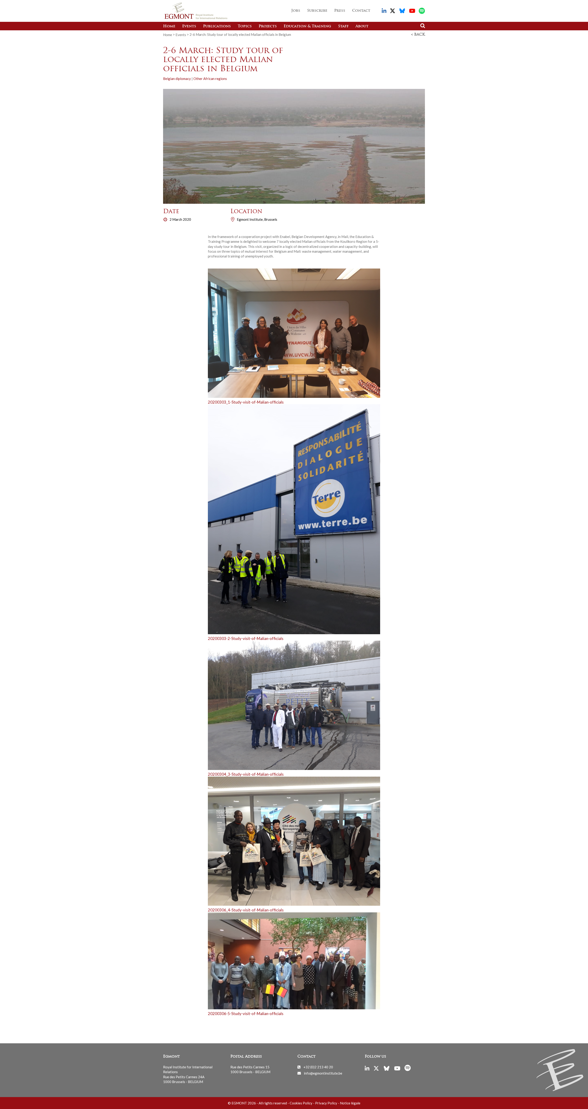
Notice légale (350, 1103)
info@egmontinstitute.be (323, 1073)
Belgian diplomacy (177, 78)
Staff (343, 26)
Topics (245, 26)
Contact (361, 11)
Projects (268, 26)
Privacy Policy (326, 1103)
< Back (418, 35)
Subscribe (317, 11)
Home (169, 26)
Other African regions (210, 78)
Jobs (295, 11)
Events (189, 26)
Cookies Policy (301, 1103)
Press (339, 11)
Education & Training (307, 26)
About (362, 26)
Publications (217, 26)
